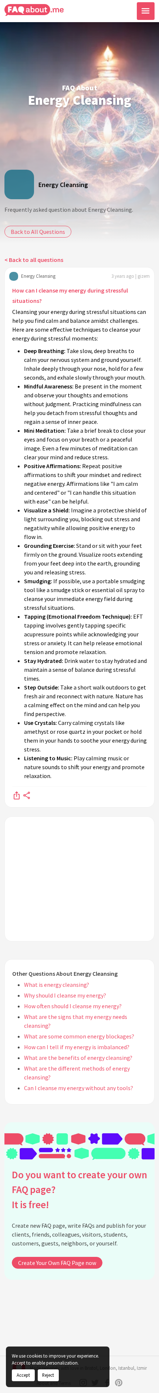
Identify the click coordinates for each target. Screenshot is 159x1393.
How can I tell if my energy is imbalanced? (76, 1047)
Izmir (142, 1368)
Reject (48, 1375)
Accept (23, 1375)
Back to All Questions (38, 231)
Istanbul (126, 1368)
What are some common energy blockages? (79, 1036)
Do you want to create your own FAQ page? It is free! (79, 1189)
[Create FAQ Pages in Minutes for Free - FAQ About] (34, 10)
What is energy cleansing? (56, 984)
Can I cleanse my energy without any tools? (78, 1088)
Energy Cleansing (63, 184)
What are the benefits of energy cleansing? (78, 1057)
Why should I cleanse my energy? (65, 995)
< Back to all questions (33, 259)
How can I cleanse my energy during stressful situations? (70, 295)
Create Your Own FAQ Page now (57, 1262)
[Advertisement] (79, 879)
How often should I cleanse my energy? (73, 1006)
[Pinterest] (118, 1382)
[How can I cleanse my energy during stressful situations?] (16, 795)
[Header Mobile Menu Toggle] (146, 11)
